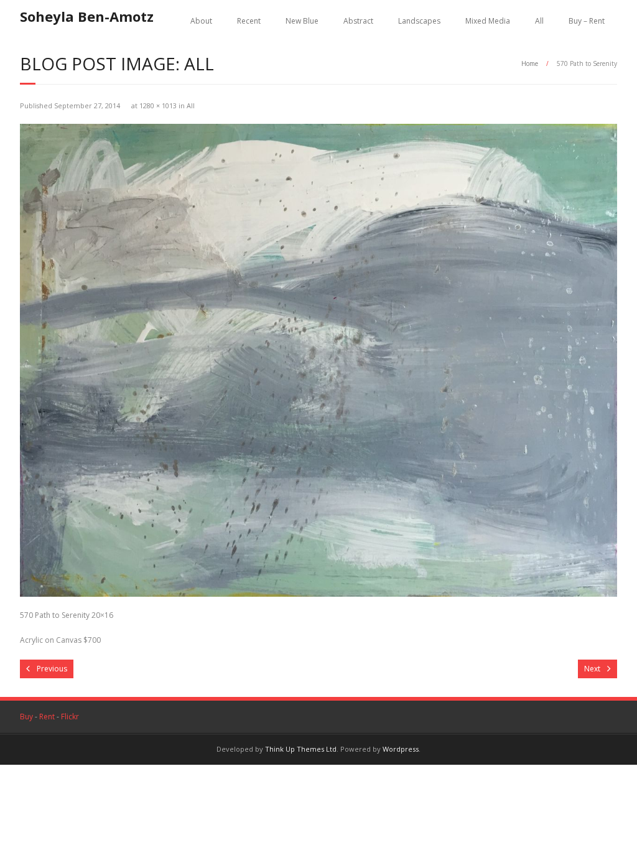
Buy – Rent (587, 21)
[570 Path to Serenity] (318, 360)
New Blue (302, 21)
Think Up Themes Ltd (301, 749)
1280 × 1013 (158, 105)
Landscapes (419, 21)
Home (529, 63)
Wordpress (401, 749)
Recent (249, 21)
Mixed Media (487, 21)
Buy (26, 716)
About (201, 21)
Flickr (70, 716)
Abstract (358, 21)
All (539, 21)
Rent (47, 716)
